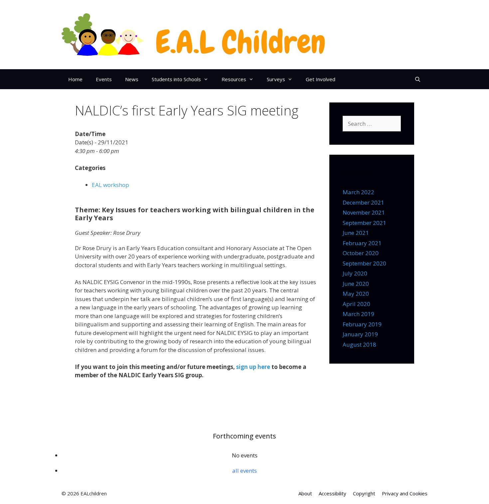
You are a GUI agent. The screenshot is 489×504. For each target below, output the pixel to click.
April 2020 (356, 304)
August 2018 (359, 344)
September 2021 (364, 223)
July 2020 (355, 273)
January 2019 (360, 334)
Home (75, 79)
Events (104, 79)
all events (244, 470)
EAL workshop (110, 185)
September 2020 (364, 263)
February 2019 (362, 324)
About (305, 493)
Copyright (364, 493)
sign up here (253, 367)
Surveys (276, 79)
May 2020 (356, 293)
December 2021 (363, 202)
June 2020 (356, 283)
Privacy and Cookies (404, 493)
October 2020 (361, 253)
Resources (234, 79)
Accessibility (332, 493)
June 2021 (356, 233)
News (131, 79)
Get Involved (320, 79)
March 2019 (358, 314)
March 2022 (358, 192)
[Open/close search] (417, 79)
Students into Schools (176, 79)
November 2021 (364, 212)
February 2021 (362, 243)
